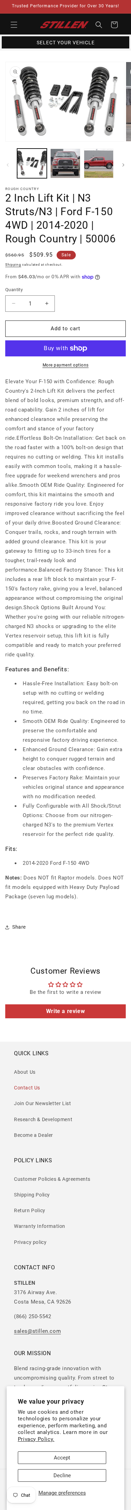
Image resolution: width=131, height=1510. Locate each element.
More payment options (66, 365)
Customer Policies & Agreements (52, 1179)
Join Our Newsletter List (42, 1103)
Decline (62, 1475)
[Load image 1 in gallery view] (32, 163)
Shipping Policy (32, 1195)
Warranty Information (39, 1226)
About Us (25, 1072)
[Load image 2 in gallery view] (65, 163)
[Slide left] (7, 165)
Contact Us (27, 1087)
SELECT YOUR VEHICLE (66, 42)
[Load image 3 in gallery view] (99, 163)
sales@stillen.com (37, 1331)
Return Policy (29, 1210)
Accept (62, 1458)
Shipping (13, 264)
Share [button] (19, 927)
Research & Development (43, 1119)
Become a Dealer (33, 1135)
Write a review (65, 1011)
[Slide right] (123, 165)
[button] (14, 24)
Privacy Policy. (36, 1439)
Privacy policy (30, 1242)
